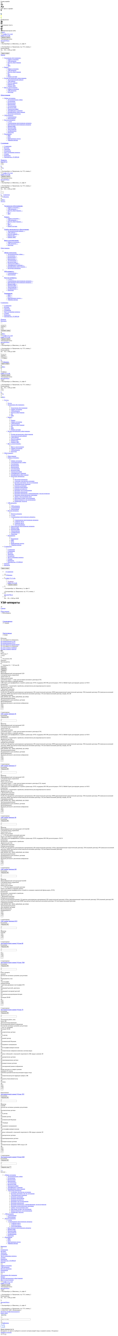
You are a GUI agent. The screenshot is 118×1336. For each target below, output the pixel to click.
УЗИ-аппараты (12, 61)
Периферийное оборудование (16, 112)
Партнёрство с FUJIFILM (11, 157)
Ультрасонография (13, 109)
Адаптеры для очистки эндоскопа (21, 1192)
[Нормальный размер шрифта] (2, 5)
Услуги (3, 55)
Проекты (4, 160)
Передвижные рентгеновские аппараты (19, 124)
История (6, 147)
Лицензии (7, 149)
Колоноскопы (12, 103)
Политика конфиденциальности (10, 1311)
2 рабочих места (16, 1223)
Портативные (12, 118)
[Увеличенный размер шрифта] (2, 7)
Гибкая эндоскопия (13, 89)
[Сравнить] (2, 709)
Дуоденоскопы (12, 106)
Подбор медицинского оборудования (15, 78)
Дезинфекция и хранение (15, 110)
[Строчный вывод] (2, 652)
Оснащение (7, 151)
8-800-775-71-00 (8, 34)
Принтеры (11, 132)
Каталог (3, 1262)
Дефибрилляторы (13, 140)
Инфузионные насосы (14, 138)
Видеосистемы (12, 107)
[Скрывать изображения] (1, 23)
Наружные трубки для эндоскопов (21, 1209)
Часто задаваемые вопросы (12, 152)
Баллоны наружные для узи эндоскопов (22, 1193)
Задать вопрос (5, 53)
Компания (4, 1246)
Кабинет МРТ (12, 86)
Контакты (4, 162)
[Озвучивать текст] (2, 27)
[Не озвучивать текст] (1, 29)
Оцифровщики (12, 131)
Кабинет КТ (11, 84)
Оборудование (5, 95)
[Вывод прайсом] (3, 652)
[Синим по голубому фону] (1, 14)
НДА (9, 137)
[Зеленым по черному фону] (1, 18)
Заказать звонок (5, 37)
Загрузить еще (5, 1167)
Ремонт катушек (12, 76)
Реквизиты (7, 155)
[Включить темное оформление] (2, 192)
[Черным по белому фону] (1, 10)
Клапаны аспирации (17, 1196)
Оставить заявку (5, 330)
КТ (8, 64)
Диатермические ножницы (19, 1195)
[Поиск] (2, 164)
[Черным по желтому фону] (1, 16)
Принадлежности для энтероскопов (21, 1210)
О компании (4, 143)
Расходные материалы (14, 113)
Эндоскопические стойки (15, 99)
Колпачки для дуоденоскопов (19, 1201)
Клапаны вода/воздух (17, 1200)
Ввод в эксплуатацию (10, 87)
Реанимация (8, 134)
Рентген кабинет (12, 83)
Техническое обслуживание (12, 58)
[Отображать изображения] (2, 21)
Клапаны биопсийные (17, 1198)
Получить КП (4, 717)
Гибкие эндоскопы (13, 59)
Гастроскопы (11, 101)
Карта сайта (4, 1313)
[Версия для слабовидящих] (3, 326)
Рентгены (10, 92)
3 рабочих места (16, 1224)
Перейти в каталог (6, 1332)
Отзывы (6, 154)
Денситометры (12, 129)
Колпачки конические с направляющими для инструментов (28, 1204)
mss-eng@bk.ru (5, 40)
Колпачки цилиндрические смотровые (22, 1206)
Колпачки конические (17, 1203)
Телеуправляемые (16, 1226)
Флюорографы (12, 128)
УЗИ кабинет (11, 81)
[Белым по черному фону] (1, 12)
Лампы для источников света (19, 1207)
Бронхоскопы (11, 104)
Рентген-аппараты (9, 120)
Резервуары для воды (17, 1212)
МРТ (9, 65)
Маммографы (12, 126)
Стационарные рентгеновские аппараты (19, 123)
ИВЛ (9, 135)
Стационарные (12, 117)
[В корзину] (2, 707)
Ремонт (6, 67)
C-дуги (10, 121)
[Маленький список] (1, 651)
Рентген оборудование (14, 62)
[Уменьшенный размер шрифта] (1, 3)
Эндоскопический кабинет (15, 79)
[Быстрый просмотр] (2, 705)
